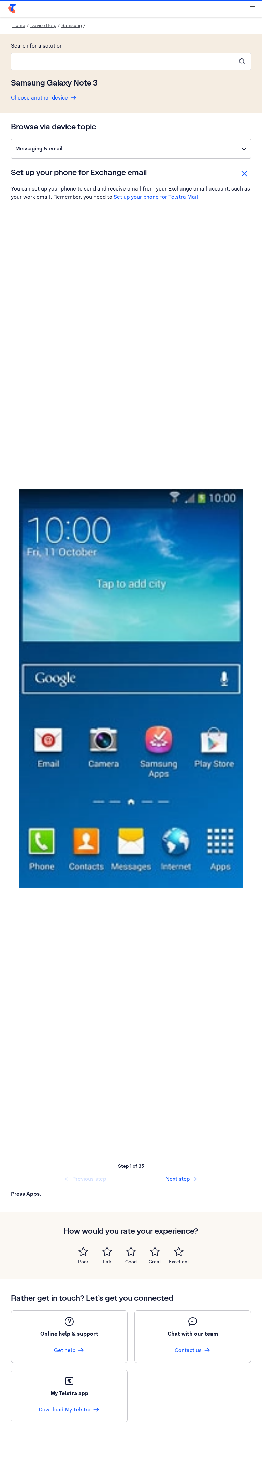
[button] (131, 149)
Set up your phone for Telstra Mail (156, 196)
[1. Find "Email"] (131, 689)
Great (155, 1262)
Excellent (179, 1262)
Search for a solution (37, 45)
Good (131, 1262)
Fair (107, 1262)
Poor (83, 1262)
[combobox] (122, 61)
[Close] (244, 174)
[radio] (83, 1251)
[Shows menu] (252, 9)
